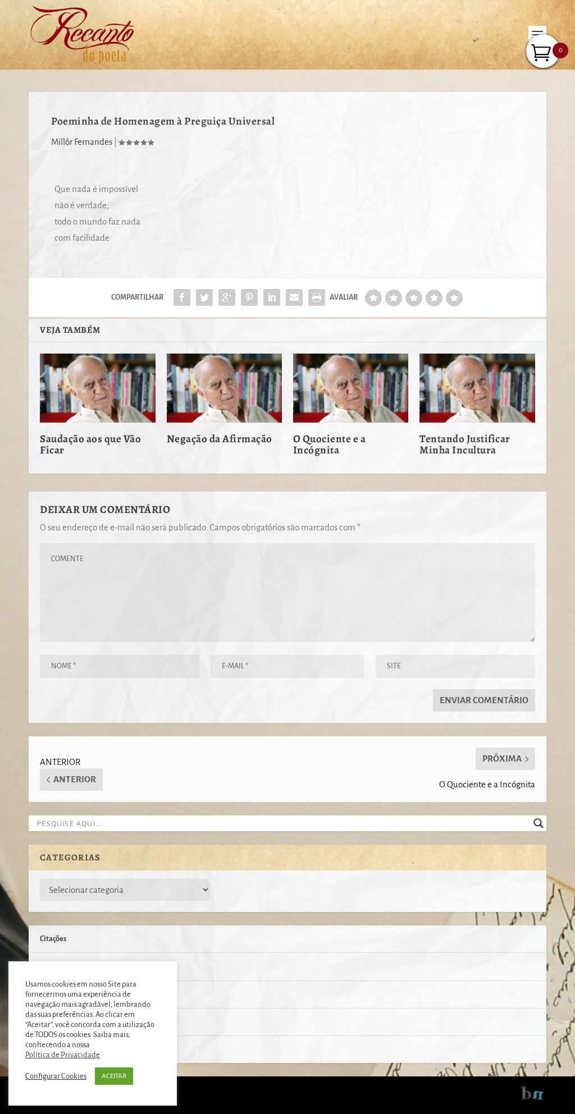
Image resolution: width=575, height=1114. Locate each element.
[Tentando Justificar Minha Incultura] (477, 388)
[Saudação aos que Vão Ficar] (97, 388)
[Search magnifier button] (538, 823)
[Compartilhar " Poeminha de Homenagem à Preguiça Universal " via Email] (294, 297)
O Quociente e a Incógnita (329, 444)
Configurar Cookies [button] (55, 1076)
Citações (53, 939)
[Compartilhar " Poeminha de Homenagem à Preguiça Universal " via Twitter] (204, 297)
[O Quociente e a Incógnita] (350, 388)
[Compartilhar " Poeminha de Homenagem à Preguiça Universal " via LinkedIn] (272, 297)
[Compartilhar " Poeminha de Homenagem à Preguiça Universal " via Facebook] (182, 297)
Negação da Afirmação (219, 439)
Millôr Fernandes (81, 141)
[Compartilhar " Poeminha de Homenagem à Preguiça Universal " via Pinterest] (249, 297)
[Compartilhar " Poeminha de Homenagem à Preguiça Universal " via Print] (316, 297)
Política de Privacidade (62, 1055)
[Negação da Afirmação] (224, 388)
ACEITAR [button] (114, 1076)
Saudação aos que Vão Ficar (90, 444)
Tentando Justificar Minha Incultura (464, 444)
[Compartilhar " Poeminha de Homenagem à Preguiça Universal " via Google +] (227, 297)
